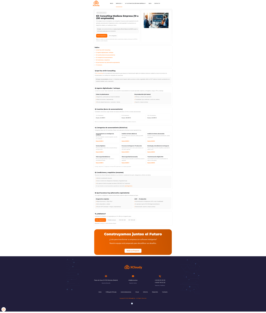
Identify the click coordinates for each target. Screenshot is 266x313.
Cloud (137, 292)
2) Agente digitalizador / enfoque (104, 52)
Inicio (111, 3)
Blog (150, 3)
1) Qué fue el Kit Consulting (103, 50)
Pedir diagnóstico (101, 35)
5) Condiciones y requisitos (103, 60)
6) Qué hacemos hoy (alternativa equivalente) (108, 62)
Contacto (157, 3)
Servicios (118, 3)
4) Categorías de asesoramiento (104, 57)
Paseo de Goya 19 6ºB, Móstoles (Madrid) (106, 280)
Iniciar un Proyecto (133, 251)
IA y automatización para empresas (135, 3)
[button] (3, 309)
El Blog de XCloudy (111, 292)
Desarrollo (155, 292)
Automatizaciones (126, 292)
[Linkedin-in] (132, 303)
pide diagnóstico (128, 186)
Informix (145, 292)
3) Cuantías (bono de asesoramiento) (105, 55)
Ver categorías (113, 35)
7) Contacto (99, 65)
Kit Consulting (99, 73)
